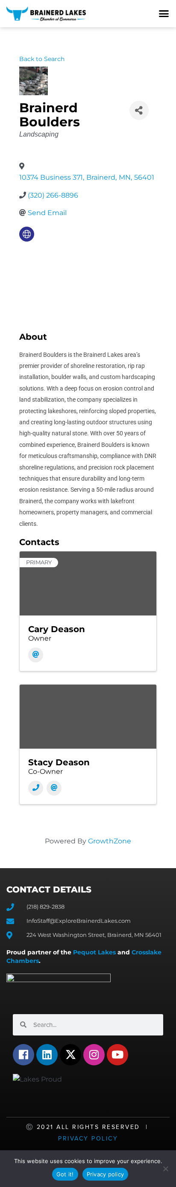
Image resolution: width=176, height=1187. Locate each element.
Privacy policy (105, 1174)
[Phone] (35, 788)
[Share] (139, 110)
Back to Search (42, 59)
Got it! (65, 1174)
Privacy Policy (88, 1138)
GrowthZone (109, 841)
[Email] (35, 654)
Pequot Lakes (94, 952)
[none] (26, 234)
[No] (165, 1168)
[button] (164, 14)
